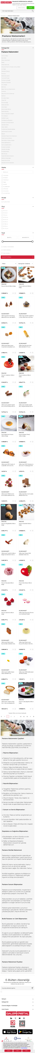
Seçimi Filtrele (6, 257)
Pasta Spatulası (5, 64)
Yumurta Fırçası (5, 78)
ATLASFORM (6, 193)
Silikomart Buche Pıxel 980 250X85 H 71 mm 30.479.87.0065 (25, 346)
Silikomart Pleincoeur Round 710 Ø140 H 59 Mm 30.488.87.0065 (26, 643)
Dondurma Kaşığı (6, 80)
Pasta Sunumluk (6, 160)
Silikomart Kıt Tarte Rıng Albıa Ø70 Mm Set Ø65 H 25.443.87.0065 (8, 316)
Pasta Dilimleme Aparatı (8, 156)
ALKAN (5, 184)
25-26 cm (5, 221)
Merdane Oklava (6, 71)
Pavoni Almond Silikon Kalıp (25, 286)
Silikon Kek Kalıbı (6, 60)
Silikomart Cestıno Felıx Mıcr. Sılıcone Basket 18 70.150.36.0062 (7, 702)
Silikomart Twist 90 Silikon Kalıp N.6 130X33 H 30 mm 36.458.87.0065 (8, 554)
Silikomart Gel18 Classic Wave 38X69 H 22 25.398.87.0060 (7, 672)
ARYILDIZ (5, 188)
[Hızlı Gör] (13, 293)
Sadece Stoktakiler (8, 246)
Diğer (4, 182)
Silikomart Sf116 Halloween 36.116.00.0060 (26, 672)
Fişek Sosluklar (5, 111)
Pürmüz (4, 73)
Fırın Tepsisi (4, 84)
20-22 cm (5, 217)
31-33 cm (5, 226)
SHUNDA (5, 177)
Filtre (3, 263)
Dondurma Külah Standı (8, 122)
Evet (30, 7)
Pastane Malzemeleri (10, 52)
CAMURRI (5, 175)
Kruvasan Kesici (5, 98)
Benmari (4, 87)
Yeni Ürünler (6, 253)
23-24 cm (5, 219)
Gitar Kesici (4, 107)
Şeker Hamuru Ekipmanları (8, 89)
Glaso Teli (4, 100)
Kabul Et (8, 1050)
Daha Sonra (21, 7)
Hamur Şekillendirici (6, 144)
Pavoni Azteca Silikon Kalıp (25, 375)
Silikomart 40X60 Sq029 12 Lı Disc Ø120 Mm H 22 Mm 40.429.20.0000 (26, 316)
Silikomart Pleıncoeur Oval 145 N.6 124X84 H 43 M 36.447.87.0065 (8, 346)
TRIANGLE (5, 180)
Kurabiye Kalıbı (5, 151)
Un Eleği (4, 69)
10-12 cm (5, 213)
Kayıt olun (32, 988)
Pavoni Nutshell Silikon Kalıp (25, 524)
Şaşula (3, 133)
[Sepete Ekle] (15, 293)
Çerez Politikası (24, 1048)
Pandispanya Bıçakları (7, 120)
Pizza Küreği (5, 102)
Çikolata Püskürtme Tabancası (9, 136)
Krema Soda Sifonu (6, 109)
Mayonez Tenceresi (6, 82)
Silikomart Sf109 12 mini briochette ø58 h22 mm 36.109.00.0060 (7, 494)
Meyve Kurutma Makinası (8, 93)
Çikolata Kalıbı (5, 124)
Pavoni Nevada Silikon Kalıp (7, 583)
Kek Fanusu (4, 153)
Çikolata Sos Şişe (6, 149)
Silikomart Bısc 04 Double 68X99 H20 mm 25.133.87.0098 (26, 494)
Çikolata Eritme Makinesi (8, 162)
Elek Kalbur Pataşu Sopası (8, 140)
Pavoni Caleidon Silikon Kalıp (7, 375)
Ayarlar (26, 1050)
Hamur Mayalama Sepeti (8, 113)
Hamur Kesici (5, 55)
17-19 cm (5, 215)
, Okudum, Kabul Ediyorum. (16, 991)
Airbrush (4, 91)
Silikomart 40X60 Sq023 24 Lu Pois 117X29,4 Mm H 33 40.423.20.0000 (8, 405)
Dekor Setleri (5, 127)
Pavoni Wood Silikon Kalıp (8, 286)
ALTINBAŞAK (6, 186)
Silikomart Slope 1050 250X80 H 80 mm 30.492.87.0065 (25, 554)
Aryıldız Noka (6, 201)
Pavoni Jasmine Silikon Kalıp (7, 613)
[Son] (33, 716)
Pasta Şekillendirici (6, 142)
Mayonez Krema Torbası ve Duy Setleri (11, 66)
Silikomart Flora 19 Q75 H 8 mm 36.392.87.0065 (26, 613)
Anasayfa (3, 15)
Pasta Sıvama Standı (7, 138)
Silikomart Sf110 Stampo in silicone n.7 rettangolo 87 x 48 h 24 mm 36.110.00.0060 (26, 464)
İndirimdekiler (7, 250)
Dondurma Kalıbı (6, 147)
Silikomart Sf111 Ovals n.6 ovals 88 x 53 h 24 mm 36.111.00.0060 (8, 464)
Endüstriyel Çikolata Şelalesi (8, 129)
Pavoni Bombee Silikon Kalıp (25, 583)
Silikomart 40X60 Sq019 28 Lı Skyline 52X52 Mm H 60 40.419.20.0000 (26, 405)
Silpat (3, 62)
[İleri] (30, 716)
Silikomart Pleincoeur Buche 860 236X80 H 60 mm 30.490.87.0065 (8, 643)
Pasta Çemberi (5, 104)
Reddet (17, 1050)
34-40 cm (5, 228)
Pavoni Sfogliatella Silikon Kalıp (8, 524)
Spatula (3, 95)
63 (20, 716)
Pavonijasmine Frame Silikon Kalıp (7, 435)
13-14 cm (5, 210)
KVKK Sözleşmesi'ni (8, 991)
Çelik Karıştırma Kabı (7, 131)
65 (27, 716)
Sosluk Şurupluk (6, 75)
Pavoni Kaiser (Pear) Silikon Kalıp (24, 435)
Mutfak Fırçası (5, 118)
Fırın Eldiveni (5, 115)
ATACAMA (6, 191)
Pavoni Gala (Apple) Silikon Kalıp (26, 702)
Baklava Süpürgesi (6, 158)
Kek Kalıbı (4, 58)
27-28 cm (5, 224)
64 (24, 716)
